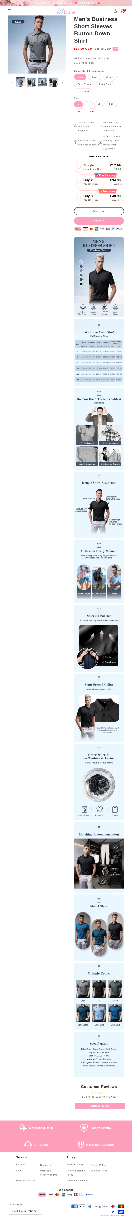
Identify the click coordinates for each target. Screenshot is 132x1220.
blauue (121, 1215)
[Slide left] (11, 82)
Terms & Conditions (77, 1180)
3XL (79, 111)
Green (109, 77)
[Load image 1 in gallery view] (20, 82)
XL (99, 104)
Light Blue (105, 84)
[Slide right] (62, 82)
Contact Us (46, 1165)
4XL (92, 111)
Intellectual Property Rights (48, 1172)
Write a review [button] (100, 1105)
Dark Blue (83, 91)
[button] (122, 11)
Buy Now (99, 220)
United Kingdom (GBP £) (23, 1211)
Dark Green (84, 84)
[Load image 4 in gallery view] (53, 82)
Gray (80, 77)
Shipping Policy (98, 1170)
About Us (21, 1164)
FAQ (18, 1170)
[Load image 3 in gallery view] (42, 82)
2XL (111, 104)
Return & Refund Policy (76, 1172)
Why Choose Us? (25, 1180)
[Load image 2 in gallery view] (31, 82)
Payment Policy (75, 1164)
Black (94, 77)
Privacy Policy (98, 1165)
